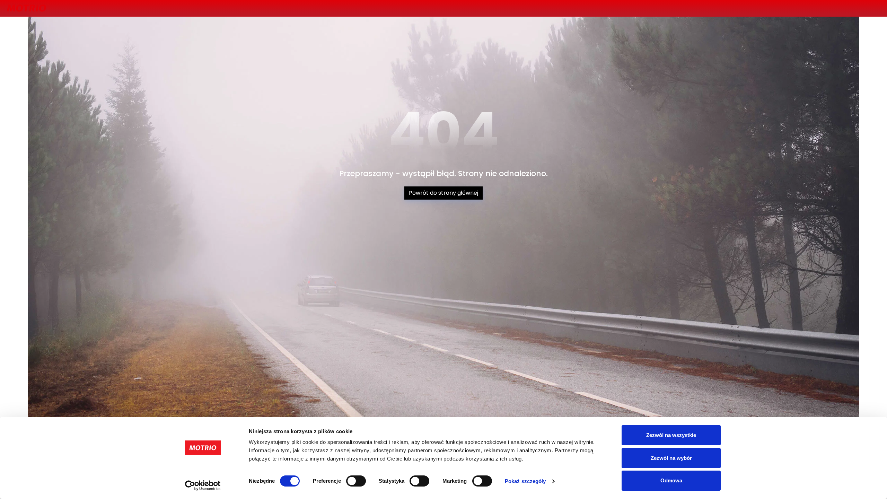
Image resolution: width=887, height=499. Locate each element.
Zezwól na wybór (671, 458)
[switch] (356, 481)
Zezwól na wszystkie (671, 435)
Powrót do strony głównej (443, 193)
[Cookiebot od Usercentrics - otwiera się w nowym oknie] (203, 485)
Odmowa (671, 480)
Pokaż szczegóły (525, 481)
